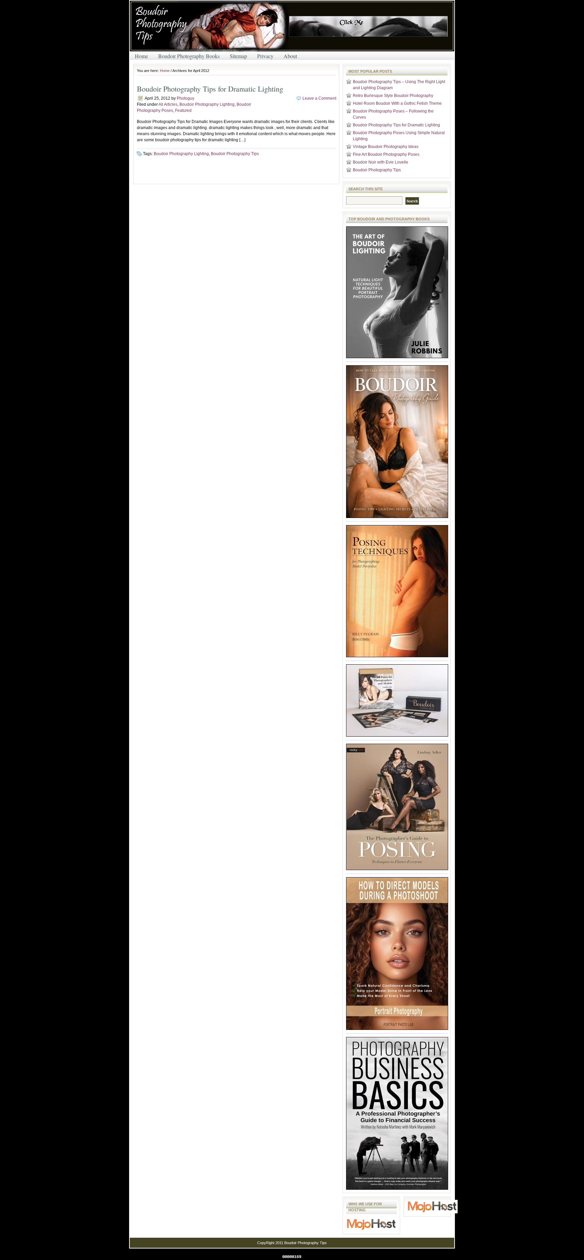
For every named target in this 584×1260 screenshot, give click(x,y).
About (290, 55)
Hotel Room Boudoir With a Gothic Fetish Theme (397, 103)
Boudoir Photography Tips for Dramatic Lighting (210, 89)
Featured (183, 110)
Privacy (265, 55)
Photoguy (185, 98)
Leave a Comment (319, 98)
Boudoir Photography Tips (235, 153)
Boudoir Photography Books (189, 55)
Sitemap (238, 55)
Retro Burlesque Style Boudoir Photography (393, 95)
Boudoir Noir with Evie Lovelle (380, 162)
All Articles (168, 104)
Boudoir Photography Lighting (207, 104)
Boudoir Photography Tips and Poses (211, 27)
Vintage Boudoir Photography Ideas (385, 146)
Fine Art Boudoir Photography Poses (386, 154)
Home (141, 55)
